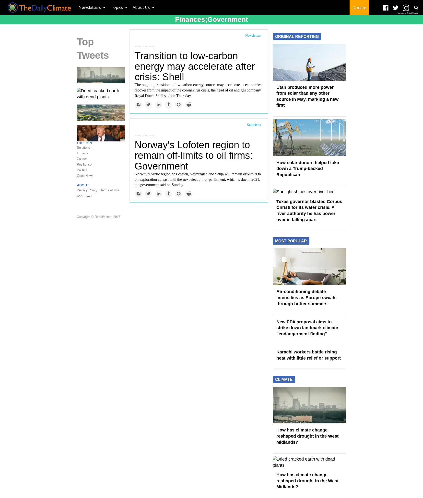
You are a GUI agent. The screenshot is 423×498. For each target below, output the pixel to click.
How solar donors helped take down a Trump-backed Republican (307, 168)
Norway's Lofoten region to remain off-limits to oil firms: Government (194, 155)
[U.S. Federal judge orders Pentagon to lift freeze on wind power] (101, 112)
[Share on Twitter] (148, 105)
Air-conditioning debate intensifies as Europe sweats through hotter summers (306, 297)
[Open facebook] (386, 8)
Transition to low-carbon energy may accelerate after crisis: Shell (195, 66)
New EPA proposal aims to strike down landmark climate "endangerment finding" (307, 327)
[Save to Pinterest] (178, 105)
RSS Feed (84, 196)
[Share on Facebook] (138, 105)
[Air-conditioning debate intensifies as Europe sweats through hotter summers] (309, 266)
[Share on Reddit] (188, 105)
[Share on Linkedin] (158, 105)
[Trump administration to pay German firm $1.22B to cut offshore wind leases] (101, 133)
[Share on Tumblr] (168, 105)
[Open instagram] (406, 8)
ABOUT (83, 185)
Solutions (254, 125)
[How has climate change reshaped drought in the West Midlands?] (101, 74)
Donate (359, 7)
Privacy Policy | (88, 190)
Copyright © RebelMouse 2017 (98, 217)
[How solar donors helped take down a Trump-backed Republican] (309, 137)
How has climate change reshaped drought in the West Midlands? (307, 436)
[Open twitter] (396, 8)
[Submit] (416, 7)
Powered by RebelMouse (407, 13)
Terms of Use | (110, 190)
